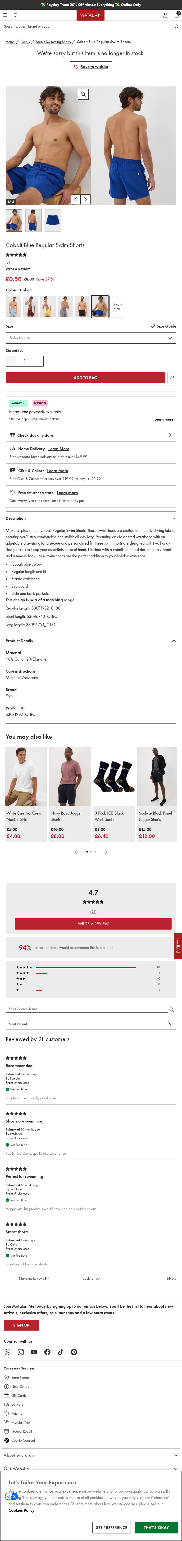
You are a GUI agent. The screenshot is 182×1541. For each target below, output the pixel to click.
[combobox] (91, 338)
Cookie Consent (23, 1440)
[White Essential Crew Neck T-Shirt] (26, 776)
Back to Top (91, 1278)
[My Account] (165, 15)
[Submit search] (15, 15)
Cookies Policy (22, 1510)
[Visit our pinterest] (74, 1352)
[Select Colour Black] (82, 306)
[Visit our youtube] (34, 1352)
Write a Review (18, 269)
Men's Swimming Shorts (53, 41)
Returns (16, 1413)
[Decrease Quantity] (11, 361)
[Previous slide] (76, 852)
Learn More (58, 448)
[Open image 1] (14, 220)
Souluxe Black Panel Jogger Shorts (155, 816)
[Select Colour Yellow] (48, 306)
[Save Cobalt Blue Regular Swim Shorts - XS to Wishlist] (76, 66)
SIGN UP (21, 1325)
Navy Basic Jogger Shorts (66, 816)
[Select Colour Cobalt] (100, 306)
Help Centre (20, 1386)
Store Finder (20, 1377)
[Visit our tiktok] (60, 1352)
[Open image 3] (53, 220)
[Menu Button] (5, 15)
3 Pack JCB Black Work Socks (109, 816)
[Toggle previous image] (76, 199)
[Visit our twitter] (7, 1352)
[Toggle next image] (86, 199)
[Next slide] (106, 852)
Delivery (17, 1404)
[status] (24, 361)
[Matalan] (90, 15)
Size (9, 326)
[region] (91, 1505)
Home (10, 41)
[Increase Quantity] (38, 361)
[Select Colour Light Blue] (13, 306)
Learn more (164, 419)
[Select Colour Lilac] (65, 306)
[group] (13, 833)
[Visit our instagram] (21, 1352)
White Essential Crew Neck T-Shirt (24, 816)
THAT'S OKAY (156, 1527)
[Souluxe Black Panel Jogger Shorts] (158, 776)
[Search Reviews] (172, 1010)
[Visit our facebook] (47, 1352)
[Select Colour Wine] (30, 306)
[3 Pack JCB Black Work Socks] (114, 776)
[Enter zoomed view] (83, 94)
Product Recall (21, 1431)
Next (171, 1278)
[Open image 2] (33, 220)
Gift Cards (18, 1395)
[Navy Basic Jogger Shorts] (70, 776)
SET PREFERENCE (111, 1527)
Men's (25, 41)
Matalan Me (20, 1422)
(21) (8, 262)
